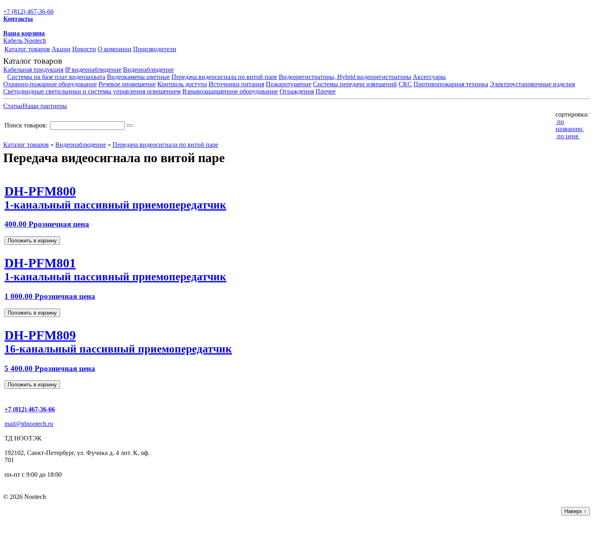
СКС (405, 84)
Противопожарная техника (450, 84)
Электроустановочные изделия (532, 84)
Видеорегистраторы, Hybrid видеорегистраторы (345, 76)
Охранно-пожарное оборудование (50, 84)
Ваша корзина (24, 33)
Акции (61, 49)
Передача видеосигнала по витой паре (224, 76)
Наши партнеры (45, 105)
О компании (115, 49)
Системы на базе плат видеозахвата (56, 76)
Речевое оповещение (127, 84)
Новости (84, 49)
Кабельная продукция (33, 69)
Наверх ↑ (575, 511)
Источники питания (236, 84)
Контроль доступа (182, 84)
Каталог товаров (27, 49)
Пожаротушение (288, 84)
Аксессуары (429, 76)
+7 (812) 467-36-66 (28, 11)
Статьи (13, 105)
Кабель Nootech (24, 40)
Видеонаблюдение (148, 69)
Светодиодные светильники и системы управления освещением (92, 91)
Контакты (18, 18)
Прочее (325, 91)
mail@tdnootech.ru (28, 423)
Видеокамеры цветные (138, 76)
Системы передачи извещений (355, 84)
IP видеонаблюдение (93, 69)
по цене (567, 136)
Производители (154, 49)
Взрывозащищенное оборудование (230, 91)
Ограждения (297, 91)
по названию (569, 125)
